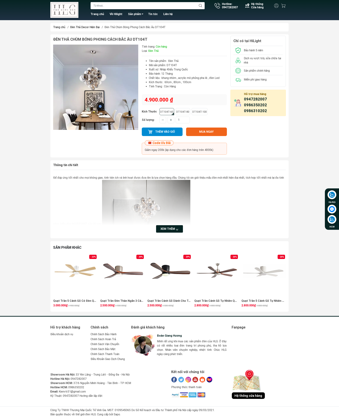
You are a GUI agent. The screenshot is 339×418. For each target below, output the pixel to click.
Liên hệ (168, 14)
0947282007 (255, 99)
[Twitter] (181, 379)
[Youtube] (195, 379)
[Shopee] (202, 379)
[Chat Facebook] (332, 209)
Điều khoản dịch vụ (61, 334)
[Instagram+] (188, 379)
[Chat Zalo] (332, 195)
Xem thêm (168, 228)
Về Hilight (116, 14)
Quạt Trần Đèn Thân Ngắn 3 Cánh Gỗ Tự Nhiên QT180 (75, 300)
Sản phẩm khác (67, 247)
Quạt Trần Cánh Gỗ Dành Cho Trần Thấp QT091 (122, 300)
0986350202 (255, 105)
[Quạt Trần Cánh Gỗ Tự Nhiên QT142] (169, 276)
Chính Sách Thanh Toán (105, 354)
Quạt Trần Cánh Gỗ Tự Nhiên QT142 (169, 300)
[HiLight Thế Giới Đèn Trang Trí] (64, 9)
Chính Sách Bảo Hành (104, 334)
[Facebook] (174, 379)
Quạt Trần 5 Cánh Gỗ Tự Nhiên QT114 (216, 300)
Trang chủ (97, 14)
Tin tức (153, 14)
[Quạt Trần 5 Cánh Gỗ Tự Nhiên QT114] (216, 276)
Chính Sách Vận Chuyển (105, 344)
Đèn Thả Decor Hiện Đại (85, 27)
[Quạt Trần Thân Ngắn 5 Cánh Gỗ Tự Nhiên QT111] (263, 276)
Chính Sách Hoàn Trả (103, 339)
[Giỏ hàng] (284, 5)
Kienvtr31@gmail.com (72, 391)
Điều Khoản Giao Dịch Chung (108, 359)
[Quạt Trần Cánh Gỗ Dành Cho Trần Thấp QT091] (122, 276)
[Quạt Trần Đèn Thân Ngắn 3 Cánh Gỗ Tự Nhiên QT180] (75, 276)
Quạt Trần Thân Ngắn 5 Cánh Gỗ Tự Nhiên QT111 (263, 300)
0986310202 (255, 111)
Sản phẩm (134, 14)
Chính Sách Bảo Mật (103, 349)
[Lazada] (209, 379)
